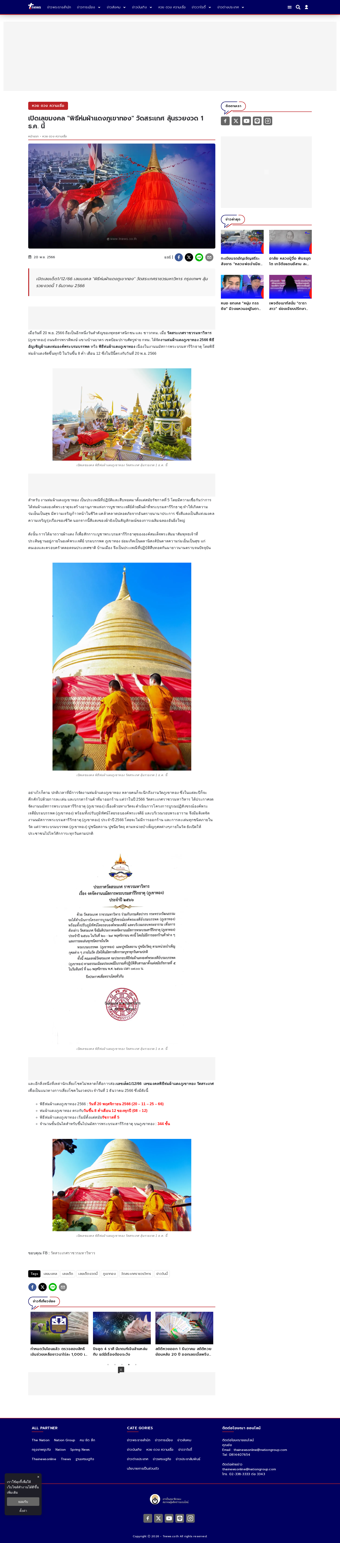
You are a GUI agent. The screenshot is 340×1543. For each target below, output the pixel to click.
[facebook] (179, 257)
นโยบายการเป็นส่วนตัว (143, 1468)
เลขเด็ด (67, 1273)
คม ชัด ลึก (87, 1440)
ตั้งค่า (23, 1510)
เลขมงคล (50, 1273)
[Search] (299, 7)
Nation (61, 1449)
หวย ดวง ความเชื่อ (54, 136)
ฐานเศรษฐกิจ (85, 1459)
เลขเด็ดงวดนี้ (88, 1273)
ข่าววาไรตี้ (185, 1449)
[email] (209, 257)
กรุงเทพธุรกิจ (41, 1449)
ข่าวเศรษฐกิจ (162, 1459)
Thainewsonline (44, 1459)
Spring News (80, 1449)
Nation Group (64, 1440)
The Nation (40, 1440)
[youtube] (246, 120)
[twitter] (189, 257)
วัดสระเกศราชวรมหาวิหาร (73, 1253)
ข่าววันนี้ (162, 1273)
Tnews (66, 1459)
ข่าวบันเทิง (134, 1449)
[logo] (34, 7)
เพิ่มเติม (12, 1492)
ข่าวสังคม (184, 1440)
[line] (199, 257)
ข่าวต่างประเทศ (137, 1459)
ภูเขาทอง (109, 1273)
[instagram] (267, 120)
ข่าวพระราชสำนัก (138, 1440)
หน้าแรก (33, 136)
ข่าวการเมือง (164, 1440)
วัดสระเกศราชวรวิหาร (136, 1273)
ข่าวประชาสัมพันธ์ (188, 1459)
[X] (236, 120)
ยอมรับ (23, 1501)
